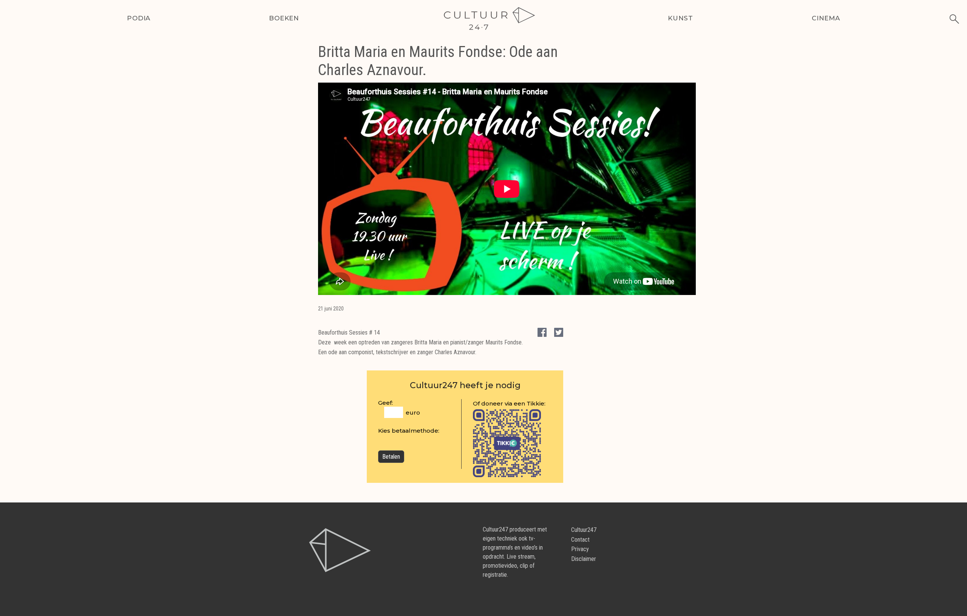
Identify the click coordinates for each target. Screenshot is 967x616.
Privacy (580, 549)
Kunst (680, 18)
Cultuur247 (583, 529)
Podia (138, 18)
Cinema (826, 18)
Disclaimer (583, 558)
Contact (580, 539)
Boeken (284, 18)
